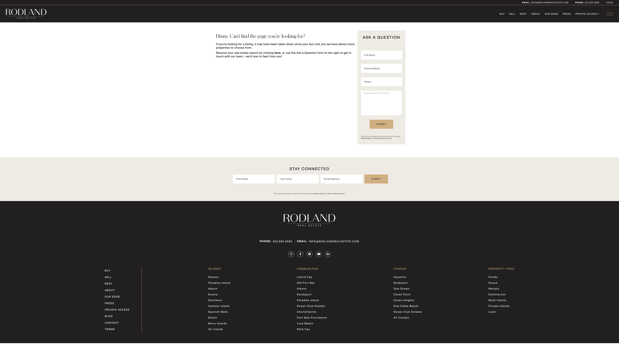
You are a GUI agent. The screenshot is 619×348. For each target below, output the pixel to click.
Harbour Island (219, 306)
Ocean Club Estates (311, 306)
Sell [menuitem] (512, 14)
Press (109, 303)
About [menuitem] (535, 14)
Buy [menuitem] (502, 14)
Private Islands (499, 306)
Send (381, 124)
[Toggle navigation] (610, 13)
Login (609, 3)
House (493, 283)
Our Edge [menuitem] (551, 14)
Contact (112, 323)
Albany (302, 289)
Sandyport (304, 294)
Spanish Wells (218, 312)
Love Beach (305, 323)
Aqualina (400, 277)
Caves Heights (404, 300)
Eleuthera (215, 300)
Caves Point (402, 294)
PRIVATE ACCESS (117, 310)
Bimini (212, 318)
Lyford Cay (304, 277)
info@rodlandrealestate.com (545, 3)
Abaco (212, 289)
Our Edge (112, 297)
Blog (109, 316)
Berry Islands (217, 323)
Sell (108, 277)
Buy (108, 271)
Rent (109, 284)
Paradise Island (219, 283)
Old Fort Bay (306, 283)
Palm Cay (303, 329)
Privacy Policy (366, 138)
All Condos (401, 318)
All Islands (215, 329)
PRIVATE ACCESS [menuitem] (586, 14)
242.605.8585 (591, 3)
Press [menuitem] (567, 14)
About (110, 290)
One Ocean (402, 289)
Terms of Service (381, 138)
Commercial (497, 294)
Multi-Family (497, 300)
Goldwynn (401, 283)
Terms (110, 329)
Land (492, 312)
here (277, 53)
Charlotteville (306, 312)
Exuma (213, 294)
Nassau (213, 277)
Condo (493, 277)
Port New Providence (312, 318)
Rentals (494, 289)
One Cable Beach (406, 306)
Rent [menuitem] (523, 14)
